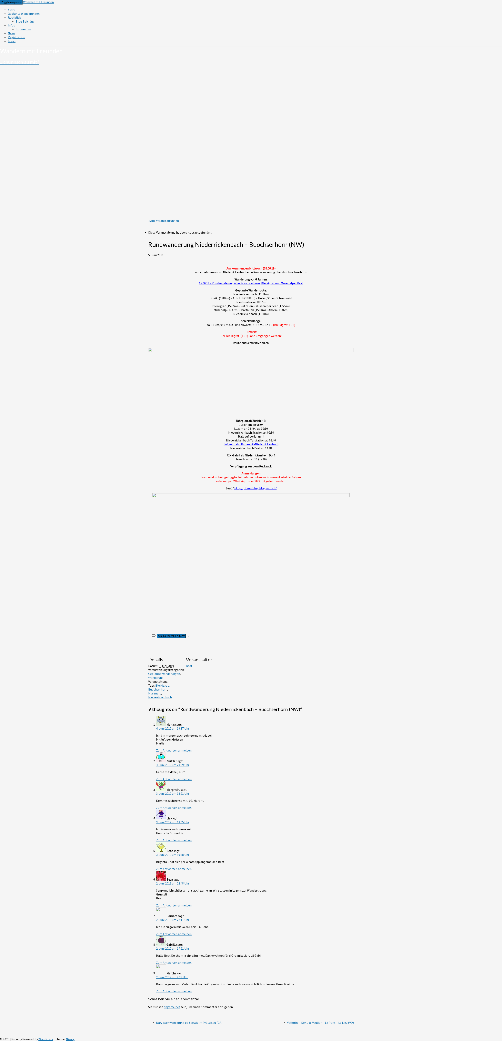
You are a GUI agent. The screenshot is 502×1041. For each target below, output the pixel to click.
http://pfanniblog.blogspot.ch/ (255, 488)
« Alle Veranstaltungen (163, 221)
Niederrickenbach (160, 697)
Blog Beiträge (25, 21)
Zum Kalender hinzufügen (171, 636)
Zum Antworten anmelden (174, 750)
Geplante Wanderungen (24, 13)
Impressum (23, 29)
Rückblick (14, 17)
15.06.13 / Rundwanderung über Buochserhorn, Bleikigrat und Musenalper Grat (251, 283)
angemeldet (172, 1007)
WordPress (45, 1039)
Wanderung (156, 678)
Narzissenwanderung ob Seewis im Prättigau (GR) (189, 1023)
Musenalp (154, 693)
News (11, 33)
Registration (16, 37)
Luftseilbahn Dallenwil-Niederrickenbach (251, 444)
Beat (189, 666)
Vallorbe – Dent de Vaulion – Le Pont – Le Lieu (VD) (320, 1023)
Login (11, 41)
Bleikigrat (162, 685)
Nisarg (70, 1039)
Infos (11, 25)
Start (11, 10)
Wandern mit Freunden (38, 2)
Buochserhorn (157, 689)
